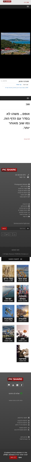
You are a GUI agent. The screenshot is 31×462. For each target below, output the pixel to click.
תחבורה (23, 318)
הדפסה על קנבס (23, 190)
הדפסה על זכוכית (23, 192)
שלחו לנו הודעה (14, 393)
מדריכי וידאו (24, 186)
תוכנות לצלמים (23, 212)
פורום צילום (24, 206)
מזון (22, 338)
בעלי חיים (8, 278)
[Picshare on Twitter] (7, 234)
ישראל (8, 298)
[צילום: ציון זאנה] (8, 331)
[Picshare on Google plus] (10, 234)
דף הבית (25, 204)
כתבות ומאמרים (23, 210)
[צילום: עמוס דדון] (23, 271)
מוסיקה (22, 358)
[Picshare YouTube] (14, 234)
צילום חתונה (24, 194)
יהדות (8, 338)
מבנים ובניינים (21, 87)
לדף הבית (27, 139)
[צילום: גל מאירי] (8, 291)
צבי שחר (18, 84)
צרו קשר (22, 177)
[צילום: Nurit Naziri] (23, 351)
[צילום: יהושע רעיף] (23, 291)
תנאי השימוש (15, 250)
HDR (27, 87)
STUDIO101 (17, 254)
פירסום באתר (24, 197)
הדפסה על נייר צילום (21, 425)
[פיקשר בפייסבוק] (3, 234)
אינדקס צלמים (23, 208)
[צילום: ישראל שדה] (8, 271)
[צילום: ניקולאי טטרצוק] (23, 311)
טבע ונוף (22, 278)
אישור (12, 457)
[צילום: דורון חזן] (8, 311)
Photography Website (21, 184)
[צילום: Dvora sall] (23, 331)
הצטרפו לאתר (24, 214)
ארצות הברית (8, 87)
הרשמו (4, 228)
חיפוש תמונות (23, 427)
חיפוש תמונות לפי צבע (21, 430)
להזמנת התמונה (14, 259)
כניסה (26, 2)
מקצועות (8, 318)
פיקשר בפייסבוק (23, 188)
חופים (14, 87)
